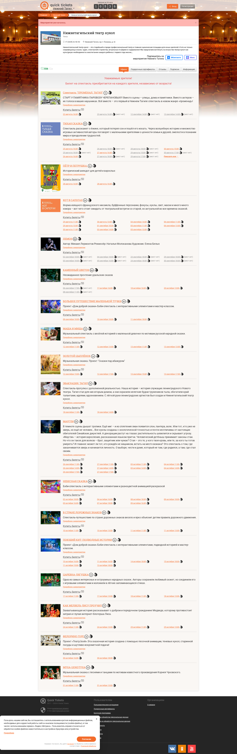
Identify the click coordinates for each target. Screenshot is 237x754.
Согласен (86, 739)
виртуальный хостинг (60, 711)
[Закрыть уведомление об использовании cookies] (96, 719)
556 (45, 68)
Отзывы (162, 69)
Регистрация (187, 6)
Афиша (124, 69)
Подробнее (9, 733)
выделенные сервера (60, 708)
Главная (43, 15)
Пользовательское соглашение (106, 705)
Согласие (70, 744)
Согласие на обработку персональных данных (112, 721)
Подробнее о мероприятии (74, 105)
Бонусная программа (102, 713)
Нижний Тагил (62, 8)
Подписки (174, 69)
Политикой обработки (88, 746)
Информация (189, 69)
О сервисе (151, 705)
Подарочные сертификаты (143, 69)
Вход (174, 6)
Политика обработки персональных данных (111, 717)
